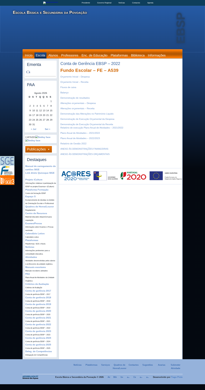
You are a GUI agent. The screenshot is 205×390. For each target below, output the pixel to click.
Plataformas (119, 55)
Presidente (86, 3)
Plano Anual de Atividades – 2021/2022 (80, 133)
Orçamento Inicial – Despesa (75, 76)
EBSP (180, 28)
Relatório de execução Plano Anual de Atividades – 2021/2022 (91, 127)
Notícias (122, 3)
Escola (40, 55)
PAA (27, 274)
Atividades (31, 257)
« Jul (33, 129)
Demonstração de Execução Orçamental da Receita (86, 124)
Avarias (161, 365)
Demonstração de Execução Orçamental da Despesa (87, 119)
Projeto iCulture (33, 179)
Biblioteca (138, 55)
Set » (47, 129)
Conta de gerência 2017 (38, 290)
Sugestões (147, 365)
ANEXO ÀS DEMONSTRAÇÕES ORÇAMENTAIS (85, 154)
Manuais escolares (35, 267)
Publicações (36, 149)
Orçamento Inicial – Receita (74, 82)
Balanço (64, 92)
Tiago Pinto (177, 377)
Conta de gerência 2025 (38, 344)
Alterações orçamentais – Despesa (78, 103)
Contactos (136, 3)
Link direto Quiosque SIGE (39, 173)
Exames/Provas (33, 223)
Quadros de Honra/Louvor (39, 206)
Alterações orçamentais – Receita (77, 108)
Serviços (105, 365)
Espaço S (30, 196)
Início (29, 55)
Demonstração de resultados (75, 98)
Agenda (150, 3)
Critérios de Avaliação (37, 284)
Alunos (53, 55)
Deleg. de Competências (38, 351)
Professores (69, 55)
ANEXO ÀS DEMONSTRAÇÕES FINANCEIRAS (84, 149)
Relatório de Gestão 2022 (73, 143)
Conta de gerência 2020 (38, 311)
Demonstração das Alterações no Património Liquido (87, 113)
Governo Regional (104, 3)
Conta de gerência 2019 (38, 304)
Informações (157, 55)
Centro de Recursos (36, 213)
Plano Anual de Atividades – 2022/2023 (80, 138)
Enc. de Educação (94, 55)
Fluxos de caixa (68, 87)
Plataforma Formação (37, 189)
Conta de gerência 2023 (38, 331)
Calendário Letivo (35, 233)
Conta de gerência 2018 (38, 297)
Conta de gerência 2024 (38, 338)
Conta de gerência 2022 (38, 324)
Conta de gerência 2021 (38, 317)
